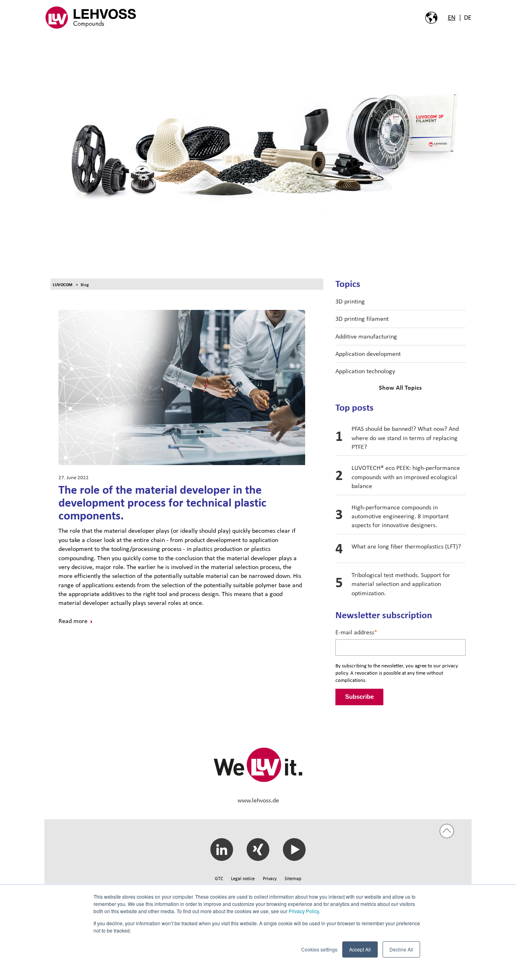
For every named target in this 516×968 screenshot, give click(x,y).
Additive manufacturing (366, 336)
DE (467, 17)
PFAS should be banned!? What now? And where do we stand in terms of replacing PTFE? (405, 437)
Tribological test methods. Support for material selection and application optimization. (401, 584)
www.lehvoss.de (258, 800)
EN (452, 17)
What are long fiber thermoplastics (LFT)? (406, 546)
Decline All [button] (401, 949)
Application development (368, 353)
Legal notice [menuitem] (243, 878)
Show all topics (400, 387)
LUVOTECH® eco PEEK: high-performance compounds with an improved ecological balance (406, 476)
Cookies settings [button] (319, 949)
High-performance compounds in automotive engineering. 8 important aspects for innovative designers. (400, 516)
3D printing (350, 301)
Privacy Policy (304, 911)
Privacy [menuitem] (270, 878)
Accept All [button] (360, 949)
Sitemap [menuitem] (293, 878)
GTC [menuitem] (219, 878)
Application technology (365, 371)
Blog (85, 284)
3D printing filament (362, 318)
